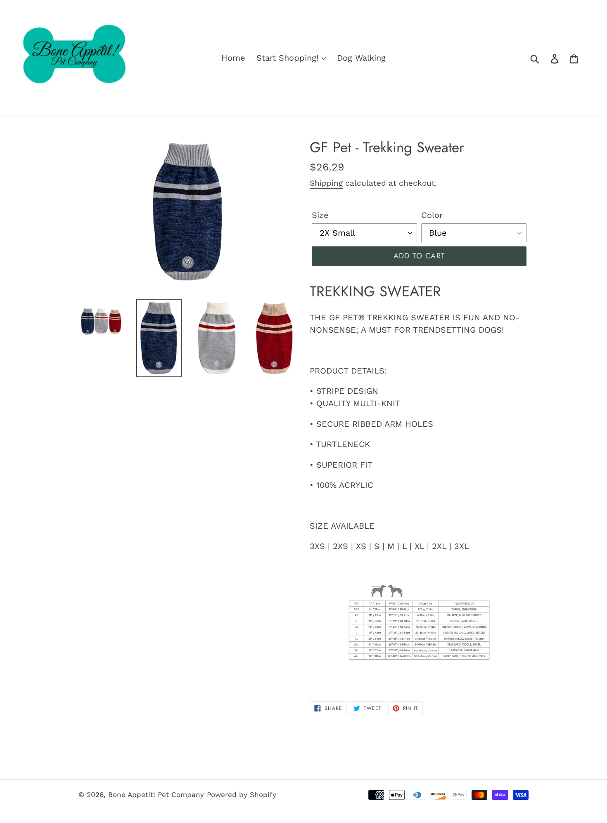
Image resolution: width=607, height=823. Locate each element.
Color (432, 215)
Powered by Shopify (241, 794)
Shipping (326, 183)
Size (320, 215)
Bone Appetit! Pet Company (156, 794)
